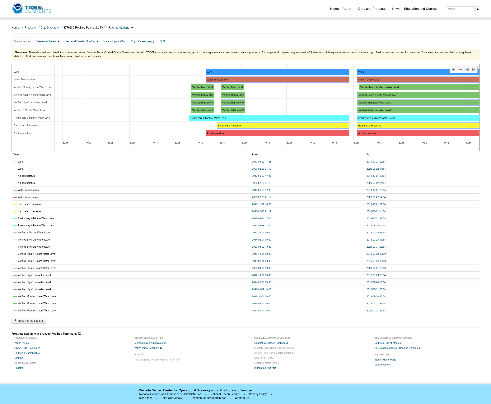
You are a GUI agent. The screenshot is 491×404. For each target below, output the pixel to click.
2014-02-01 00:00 (261, 239)
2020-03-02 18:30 (261, 246)
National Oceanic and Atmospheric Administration (170, 394)
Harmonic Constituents (27, 353)
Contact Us (242, 397)
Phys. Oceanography (142, 41)
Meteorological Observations (150, 343)
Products (30, 27)
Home (334, 9)
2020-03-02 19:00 (261, 268)
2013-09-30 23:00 (376, 253)
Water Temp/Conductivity (148, 348)
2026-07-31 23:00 (376, 268)
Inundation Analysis (265, 368)
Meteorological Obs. (114, 41)
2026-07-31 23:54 (376, 246)
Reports (18, 368)
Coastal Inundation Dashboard (271, 343)
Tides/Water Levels (45, 41)
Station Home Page (385, 359)
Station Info (20, 41)
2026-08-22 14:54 (376, 168)
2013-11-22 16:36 (261, 204)
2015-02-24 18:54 (376, 239)
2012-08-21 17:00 (261, 218)
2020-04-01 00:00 (261, 310)
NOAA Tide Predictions (27, 348)
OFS (162, 41)
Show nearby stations (30, 321)
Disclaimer (145, 397)
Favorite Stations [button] (119, 27)
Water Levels (21, 343)
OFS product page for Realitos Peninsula (397, 348)
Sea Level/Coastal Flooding (80, 41)
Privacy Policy (258, 394)
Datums (18, 358)
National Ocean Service (225, 394)
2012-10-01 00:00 (261, 232)
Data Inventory (49, 27)
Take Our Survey (172, 397)
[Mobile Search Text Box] (477, 8)
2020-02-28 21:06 (261, 225)
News (396, 9)
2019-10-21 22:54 (376, 161)
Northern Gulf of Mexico (387, 343)
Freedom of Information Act (208, 397)
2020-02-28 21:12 (261, 168)
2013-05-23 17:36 (261, 161)
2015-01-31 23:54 (376, 303)
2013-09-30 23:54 (376, 232)
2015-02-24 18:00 (376, 261)
